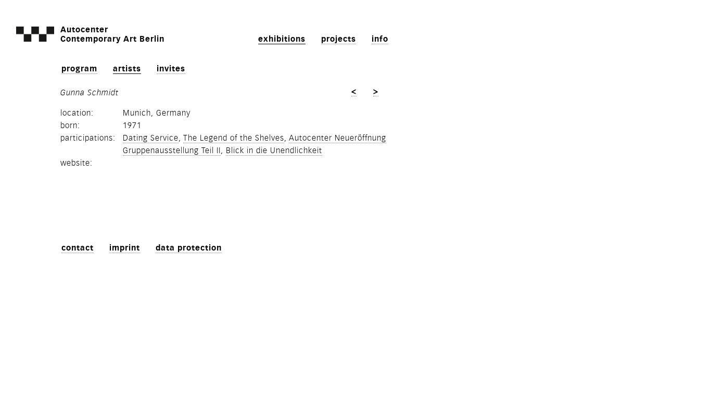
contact (77, 248)
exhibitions (282, 39)
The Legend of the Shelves (233, 138)
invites (171, 68)
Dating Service (151, 138)
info (380, 39)
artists (127, 68)
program (79, 68)
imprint (124, 248)
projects (338, 39)
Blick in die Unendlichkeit (274, 150)
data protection (189, 248)
